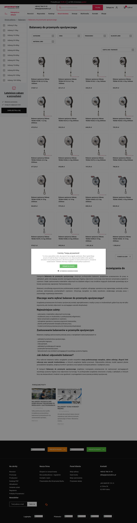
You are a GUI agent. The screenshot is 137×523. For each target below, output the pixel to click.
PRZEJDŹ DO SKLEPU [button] (68, 266)
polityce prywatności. (84, 261)
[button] (68, 271)
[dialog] (68, 261)
